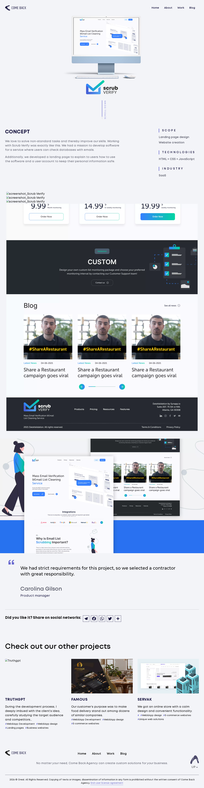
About (168, 8)
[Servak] (168, 676)
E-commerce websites (86, 724)
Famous (79, 699)
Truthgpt (15, 699)
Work (180, 8)
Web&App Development (21, 724)
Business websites (37, 728)
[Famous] (102, 676)
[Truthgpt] (35, 676)
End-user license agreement (107, 783)
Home (155, 8)
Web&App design (48, 724)
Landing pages (15, 728)
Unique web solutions (151, 719)
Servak (145, 699)
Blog (192, 8)
